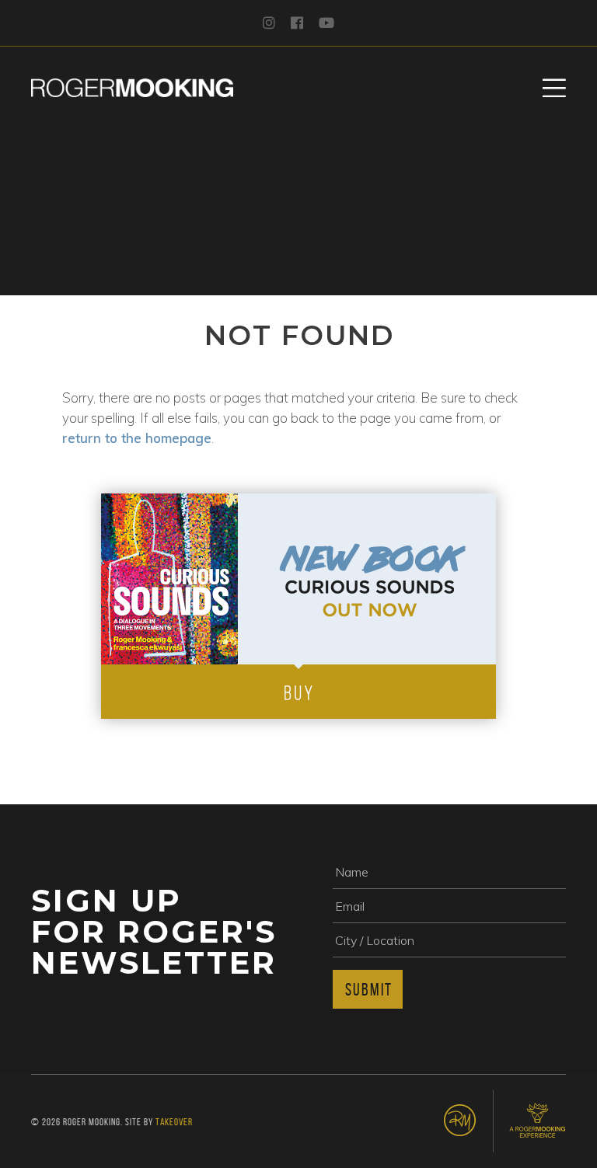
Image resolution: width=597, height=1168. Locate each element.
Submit (369, 989)
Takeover (174, 1122)
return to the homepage (136, 438)
